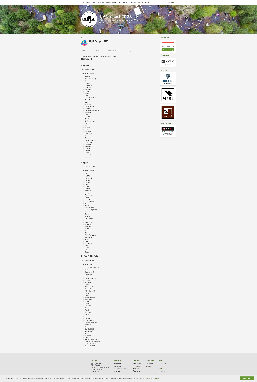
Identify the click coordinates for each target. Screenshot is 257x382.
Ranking (128, 51)
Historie (140, 2)
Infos (93, 2)
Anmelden (171, 2)
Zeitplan (133, 2)
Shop (119, 2)
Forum (147, 2)
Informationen (88, 51)
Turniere (125, 2)
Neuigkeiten (86, 2)
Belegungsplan (111, 2)
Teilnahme (100, 2)
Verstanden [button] (247, 378)
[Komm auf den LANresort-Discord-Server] (168, 63)
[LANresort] (89, 19)
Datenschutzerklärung (152, 378)
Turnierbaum (101, 51)
